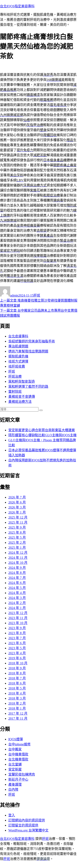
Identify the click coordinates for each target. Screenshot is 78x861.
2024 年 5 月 (17, 588)
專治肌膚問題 (18, 346)
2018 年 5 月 (17, 688)
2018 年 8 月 (17, 673)
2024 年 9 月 (17, 567)
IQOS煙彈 (15, 739)
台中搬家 (15, 749)
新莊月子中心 (18, 779)
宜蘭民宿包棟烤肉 (21, 774)
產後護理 (15, 784)
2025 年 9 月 (17, 527)
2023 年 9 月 (17, 628)
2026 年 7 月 (17, 497)
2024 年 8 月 (17, 572)
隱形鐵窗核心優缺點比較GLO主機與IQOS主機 (42, 435)
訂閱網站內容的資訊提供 (26, 820)
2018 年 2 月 (17, 703)
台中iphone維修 (19, 744)
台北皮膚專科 (18, 336)
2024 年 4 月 (17, 593)
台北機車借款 (18, 759)
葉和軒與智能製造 (21, 381)
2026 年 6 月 (17, 502)
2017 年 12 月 (17, 713)
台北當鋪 (15, 764)
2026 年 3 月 (17, 507)
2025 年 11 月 (17, 522)
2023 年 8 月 (17, 633)
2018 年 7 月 (17, 678)
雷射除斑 (15, 391)
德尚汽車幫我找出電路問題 (28, 351)
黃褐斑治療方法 (20, 401)
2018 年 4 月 (17, 693)
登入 (11, 815)
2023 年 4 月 (17, 653)
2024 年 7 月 (17, 578)
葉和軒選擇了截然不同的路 (28, 386)
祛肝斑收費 (16, 366)
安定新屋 (15, 769)
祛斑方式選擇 (18, 361)
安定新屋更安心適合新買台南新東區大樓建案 (41, 430)
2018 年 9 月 (17, 668)
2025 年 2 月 (17, 542)
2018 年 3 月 (17, 698)
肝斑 (36, 295)
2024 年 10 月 (17, 562)
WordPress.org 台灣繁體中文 (28, 830)
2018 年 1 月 (17, 708)
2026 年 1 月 (17, 512)
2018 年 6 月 (17, 683)
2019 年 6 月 (17, 658)
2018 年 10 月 (17, 663)
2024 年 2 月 (17, 603)
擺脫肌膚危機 (18, 356)
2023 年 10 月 (17, 623)
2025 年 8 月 (17, 532)
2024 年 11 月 (17, 557)
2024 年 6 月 (17, 583)
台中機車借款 (18, 754)
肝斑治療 (15, 376)
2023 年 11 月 (17, 618)
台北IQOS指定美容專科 (17, 6)
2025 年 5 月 (17, 537)
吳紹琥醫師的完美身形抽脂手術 (31, 341)
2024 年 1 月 (17, 608)
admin (14, 295)
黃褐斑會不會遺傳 (21, 396)
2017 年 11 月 (17, 718)
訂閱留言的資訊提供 (23, 825)
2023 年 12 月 (17, 613)
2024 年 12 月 (17, 552)
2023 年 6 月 (17, 643)
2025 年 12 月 (17, 517)
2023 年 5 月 (17, 648)
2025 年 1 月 (17, 547)
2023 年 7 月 (17, 638)
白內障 (13, 789)
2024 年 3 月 (17, 598)
